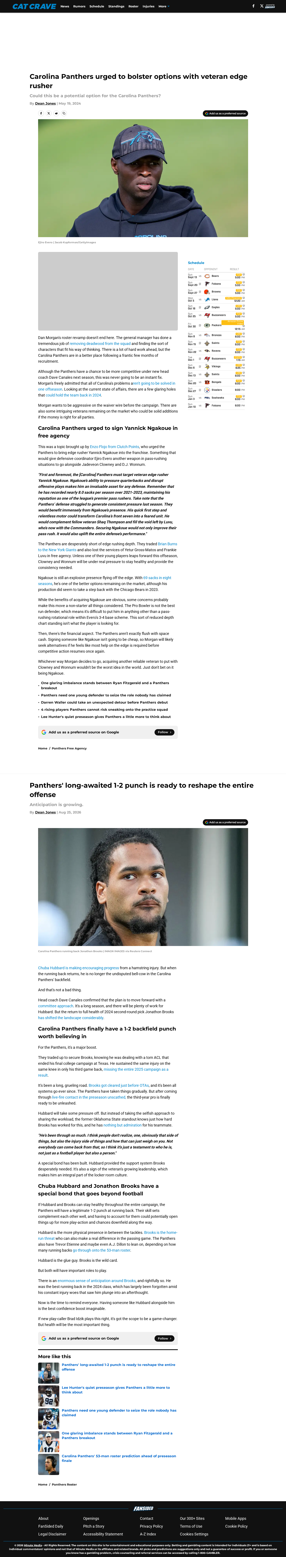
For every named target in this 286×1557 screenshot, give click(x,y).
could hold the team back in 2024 (73, 395)
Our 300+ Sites (192, 1518)
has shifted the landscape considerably (70, 1018)
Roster (133, 6)
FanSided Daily (50, 1526)
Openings (91, 1518)
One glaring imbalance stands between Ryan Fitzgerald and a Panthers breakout (105, 685)
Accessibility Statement (103, 1534)
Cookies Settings (194, 1534)
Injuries (148, 6)
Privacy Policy (151, 1526)
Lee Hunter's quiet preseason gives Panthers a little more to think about (106, 717)
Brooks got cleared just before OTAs (119, 1085)
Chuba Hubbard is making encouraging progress (78, 968)
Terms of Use (191, 1526)
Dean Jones (45, 103)
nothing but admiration (123, 1125)
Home (42, 748)
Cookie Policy (236, 1526)
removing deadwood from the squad (100, 343)
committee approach (55, 1006)
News (65, 6)
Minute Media (33, 1545)
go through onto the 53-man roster (101, 1250)
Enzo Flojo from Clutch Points (114, 446)
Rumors (79, 6)
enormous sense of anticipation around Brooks (97, 1280)
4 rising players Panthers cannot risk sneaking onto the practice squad (104, 710)
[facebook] (253, 6)
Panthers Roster (64, 1484)
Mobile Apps (235, 1518)
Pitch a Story (93, 1526)
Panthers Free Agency (69, 748)
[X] (262, 6)
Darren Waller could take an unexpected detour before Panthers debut (104, 702)
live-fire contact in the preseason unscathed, (89, 1097)
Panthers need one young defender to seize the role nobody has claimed (106, 695)
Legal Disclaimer (52, 1534)
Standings (116, 6)
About (43, 1518)
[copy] (64, 113)
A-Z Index (148, 1534)
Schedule (97, 6)
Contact (146, 1518)
